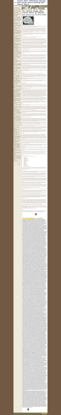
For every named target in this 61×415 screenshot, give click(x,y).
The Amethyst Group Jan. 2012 (17, 121)
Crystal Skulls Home (16, 7)
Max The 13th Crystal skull (17, 10)
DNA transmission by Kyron (17, 119)
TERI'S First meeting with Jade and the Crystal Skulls (17, 94)
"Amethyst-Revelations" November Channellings (17, 146)
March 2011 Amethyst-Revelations (17, 130)
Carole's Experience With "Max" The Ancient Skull (17, 68)
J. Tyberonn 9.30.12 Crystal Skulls (17, 159)
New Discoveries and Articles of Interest (17, 103)
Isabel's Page (15, 59)
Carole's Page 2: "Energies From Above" (17, 71)
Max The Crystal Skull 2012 (17, 157)
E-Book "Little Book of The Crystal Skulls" (17, 54)
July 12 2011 (15, 84)
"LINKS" (15, 154)
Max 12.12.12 (15, 160)
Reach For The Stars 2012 (17, 35)
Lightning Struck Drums (17, 109)
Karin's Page (15, 62)
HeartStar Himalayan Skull (17, 30)
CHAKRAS (15, 108)
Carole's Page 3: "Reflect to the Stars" (17, 73)
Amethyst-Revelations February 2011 (16, 132)
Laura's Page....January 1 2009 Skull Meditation (17, 78)
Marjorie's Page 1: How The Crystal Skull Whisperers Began (17, 41)
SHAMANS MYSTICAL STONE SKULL (17, 23)
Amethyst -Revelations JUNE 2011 (17, 123)
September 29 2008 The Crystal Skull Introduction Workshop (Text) (17, 91)
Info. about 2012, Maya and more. (17, 105)
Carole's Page (15, 69)
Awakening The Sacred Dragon (17, 58)
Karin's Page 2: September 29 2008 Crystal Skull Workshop (17, 64)
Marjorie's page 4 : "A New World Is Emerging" (17, 50)
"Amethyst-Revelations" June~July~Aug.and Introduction (17, 141)
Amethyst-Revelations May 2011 (17, 125)
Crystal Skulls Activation (17, 17)
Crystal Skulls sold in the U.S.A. (17, 21)
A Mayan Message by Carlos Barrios (17, 151)
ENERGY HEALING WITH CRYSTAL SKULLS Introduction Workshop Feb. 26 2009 (17, 100)
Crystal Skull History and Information (17, 28)
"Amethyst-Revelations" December (17, 148)
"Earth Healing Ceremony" (17, 115)
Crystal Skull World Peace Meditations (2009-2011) (17, 80)
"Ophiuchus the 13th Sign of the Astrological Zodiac (17, 39)
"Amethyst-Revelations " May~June (17, 139)
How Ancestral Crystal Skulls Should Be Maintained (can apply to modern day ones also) (17, 33)
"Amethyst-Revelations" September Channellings (17, 144)
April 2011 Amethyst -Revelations (16, 128)
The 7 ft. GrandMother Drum (17, 112)
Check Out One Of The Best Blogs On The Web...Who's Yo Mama (18, 87)
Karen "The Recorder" (16, 76)
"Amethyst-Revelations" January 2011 (17, 134)
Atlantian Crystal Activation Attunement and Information (17, 19)
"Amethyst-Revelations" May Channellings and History (17, 136)
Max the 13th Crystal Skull (17, 9)
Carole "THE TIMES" (16, 75)
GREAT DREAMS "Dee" (17, 61)
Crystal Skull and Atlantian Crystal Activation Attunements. (17, 15)
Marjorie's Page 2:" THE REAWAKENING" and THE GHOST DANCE (17, 44)
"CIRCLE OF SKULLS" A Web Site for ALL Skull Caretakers (17, 96)
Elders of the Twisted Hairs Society (17, 114)
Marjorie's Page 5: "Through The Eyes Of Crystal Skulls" (17, 52)
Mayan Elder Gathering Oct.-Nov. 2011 (17, 153)
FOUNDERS (15, 36)
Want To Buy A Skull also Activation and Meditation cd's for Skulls (17, 26)
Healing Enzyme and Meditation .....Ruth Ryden (17, 118)
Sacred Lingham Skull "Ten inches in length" (17, 12)
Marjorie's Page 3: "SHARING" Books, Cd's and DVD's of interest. (17, 47)
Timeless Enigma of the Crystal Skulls (17, 83)
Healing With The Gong (17, 56)
